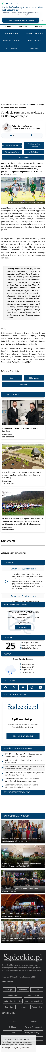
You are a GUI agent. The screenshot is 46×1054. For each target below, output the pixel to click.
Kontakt (23, 627)
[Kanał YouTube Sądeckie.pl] (23, 687)
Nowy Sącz (12, 995)
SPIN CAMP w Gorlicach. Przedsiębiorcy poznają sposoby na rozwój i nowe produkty (23, 755)
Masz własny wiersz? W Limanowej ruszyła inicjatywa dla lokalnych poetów (21, 786)
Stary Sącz (9, 1007)
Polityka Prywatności (33, 1027)
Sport (12, 378)
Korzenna (23, 989)
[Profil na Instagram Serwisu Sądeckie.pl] (32, 687)
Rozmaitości (34, 48)
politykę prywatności (20, 1047)
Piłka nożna (34, 378)
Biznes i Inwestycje (34, 41)
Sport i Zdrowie (11, 48)
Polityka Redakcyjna (33, 1033)
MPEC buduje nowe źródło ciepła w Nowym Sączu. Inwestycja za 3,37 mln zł (24, 773)
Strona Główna (6, 104)
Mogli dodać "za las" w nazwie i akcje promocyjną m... (23, 801)
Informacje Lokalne (12, 33)
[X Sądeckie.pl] (14, 687)
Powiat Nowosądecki (33, 1001)
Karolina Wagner (25, 126)
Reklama (12, 1027)
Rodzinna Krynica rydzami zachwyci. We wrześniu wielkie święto (24, 761)
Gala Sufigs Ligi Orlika (13, 1001)
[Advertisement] (23, 76)
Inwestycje (9, 989)
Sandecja (23, 384)
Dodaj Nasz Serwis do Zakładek (21, 20)
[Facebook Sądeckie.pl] (5, 687)
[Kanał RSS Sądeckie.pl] (40, 687)
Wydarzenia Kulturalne (11, 41)
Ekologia (23, 1007)
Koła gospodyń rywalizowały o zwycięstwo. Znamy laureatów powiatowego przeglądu (24, 767)
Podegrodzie (37, 1007)
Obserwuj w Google (23, 736)
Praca (12, 1033)
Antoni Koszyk (33, 995)
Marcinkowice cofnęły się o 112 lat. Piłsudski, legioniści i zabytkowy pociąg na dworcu (22, 780)
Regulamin (12, 1021)
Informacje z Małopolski (34, 33)
